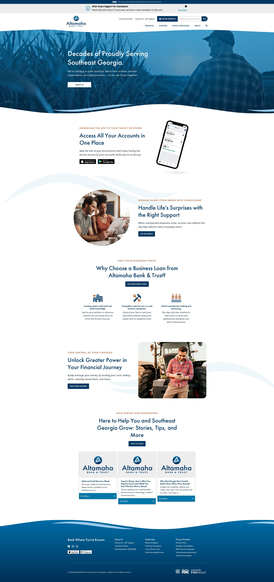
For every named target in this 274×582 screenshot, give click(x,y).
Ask (204, 18)
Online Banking (168, 19)
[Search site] (207, 26)
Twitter (77, 546)
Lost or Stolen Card (152, 549)
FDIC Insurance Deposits (185, 549)
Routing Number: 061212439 (125, 549)
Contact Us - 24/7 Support (145, 19)
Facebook (69, 546)
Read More (182, 10)
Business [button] (163, 26)
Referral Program (151, 543)
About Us (79, 85)
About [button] (197, 26)
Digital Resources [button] (180, 26)
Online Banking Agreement (186, 552)
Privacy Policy (181, 543)
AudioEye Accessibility (184, 546)
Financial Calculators (153, 546)
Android (106, 161)
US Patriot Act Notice (184, 555)
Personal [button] (149, 26)
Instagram (73, 546)
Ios (87, 161)
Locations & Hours (126, 19)
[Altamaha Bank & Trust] (76, 20)
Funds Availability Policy (154, 552)
